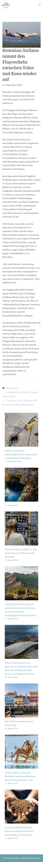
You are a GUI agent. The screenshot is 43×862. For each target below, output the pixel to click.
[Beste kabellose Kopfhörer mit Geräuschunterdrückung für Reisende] (21, 543)
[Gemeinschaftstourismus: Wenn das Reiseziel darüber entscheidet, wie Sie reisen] (21, 821)
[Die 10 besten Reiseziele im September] (21, 715)
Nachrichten (12, 388)
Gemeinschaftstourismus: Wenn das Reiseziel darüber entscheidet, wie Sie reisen (19, 831)
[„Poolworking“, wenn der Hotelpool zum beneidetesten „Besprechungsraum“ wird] (21, 766)
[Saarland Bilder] (5, 5)
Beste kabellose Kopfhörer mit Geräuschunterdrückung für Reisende (21, 553)
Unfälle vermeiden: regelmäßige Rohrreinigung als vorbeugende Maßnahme (21, 454)
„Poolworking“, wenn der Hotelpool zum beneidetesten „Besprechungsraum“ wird (20, 776)
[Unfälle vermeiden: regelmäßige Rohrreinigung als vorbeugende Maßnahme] (21, 444)
